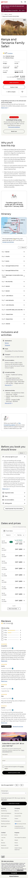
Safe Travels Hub (5, 815)
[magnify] (21, 2)
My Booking (4, 810)
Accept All (14, 873)
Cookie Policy (20, 870)
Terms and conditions (14, 127)
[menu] (25, 2)
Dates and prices (14, 82)
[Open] (12, 623)
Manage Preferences (14, 876)
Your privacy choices (21, 823)
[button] (14, 26)
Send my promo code (14, 772)
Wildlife (16, 845)
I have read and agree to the (14, 767)
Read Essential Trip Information (14, 508)
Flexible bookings (5, 821)
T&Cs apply (4, 799)
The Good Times (18, 813)
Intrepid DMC (18, 815)
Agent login (4, 826)
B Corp (16, 835)
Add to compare (11, 91)
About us (17, 810)
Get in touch (4, 835)
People (16, 840)
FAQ (2, 840)
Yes (16, 785)
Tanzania (7, 345)
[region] (14, 868)
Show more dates (13, 608)
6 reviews (10, 53)
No (21, 785)
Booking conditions (5, 823)
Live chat (3, 837)
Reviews (3, 842)
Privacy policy (18, 821)
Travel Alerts (4, 818)
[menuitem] (4, 2)
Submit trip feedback (6, 813)
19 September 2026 (21, 78)
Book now (14, 131)
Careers (16, 818)
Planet (16, 842)
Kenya (10, 14)
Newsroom (3, 845)
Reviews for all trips (18, 726)
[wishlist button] (22, 91)
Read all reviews (6, 726)
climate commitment (8, 242)
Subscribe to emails (14, 803)
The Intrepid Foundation (20, 837)
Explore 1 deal (14, 87)
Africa (6, 14)
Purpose (17, 832)
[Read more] (2, 14)
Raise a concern (4, 847)
